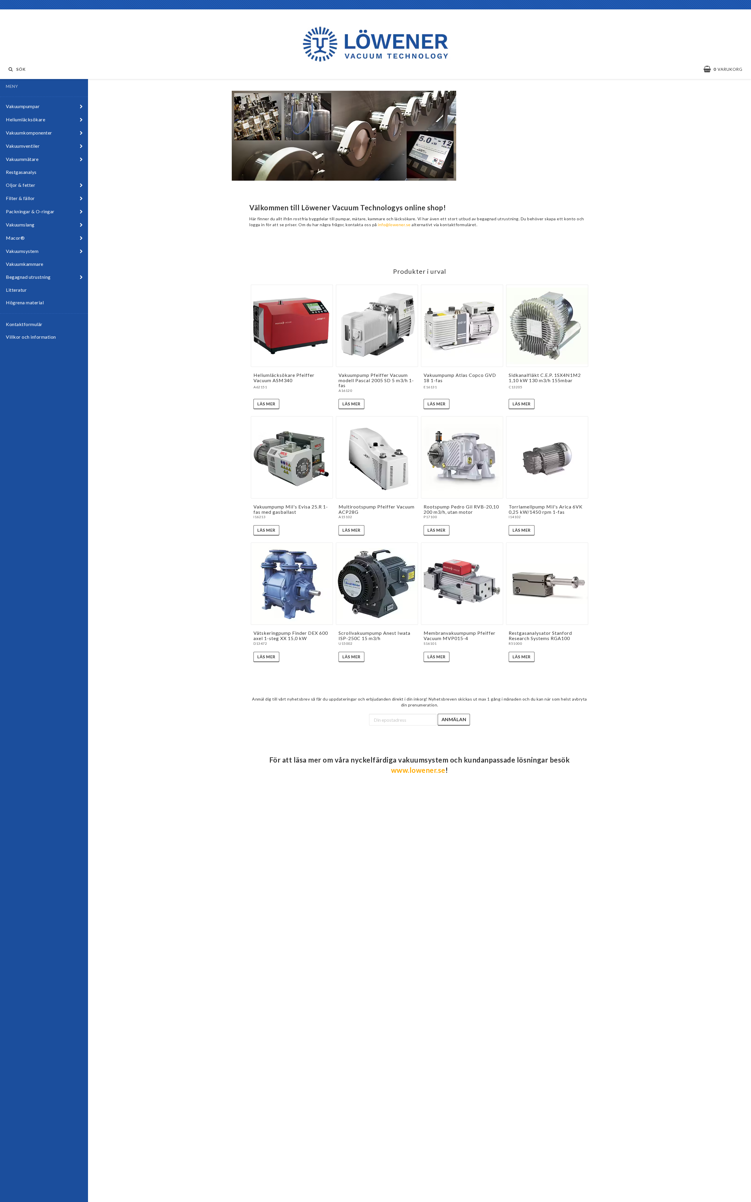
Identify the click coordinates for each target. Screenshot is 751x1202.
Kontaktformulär (24, 324)
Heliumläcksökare (25, 119)
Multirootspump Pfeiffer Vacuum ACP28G (377, 509)
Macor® (15, 238)
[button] (726, 69)
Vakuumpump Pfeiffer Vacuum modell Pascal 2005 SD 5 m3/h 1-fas (376, 380)
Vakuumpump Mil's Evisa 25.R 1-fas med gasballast (290, 509)
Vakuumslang (20, 224)
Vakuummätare (22, 159)
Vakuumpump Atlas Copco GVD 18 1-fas (460, 377)
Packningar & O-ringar (30, 211)
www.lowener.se (418, 770)
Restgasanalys (21, 172)
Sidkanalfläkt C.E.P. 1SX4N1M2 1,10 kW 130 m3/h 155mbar (545, 377)
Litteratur (16, 290)
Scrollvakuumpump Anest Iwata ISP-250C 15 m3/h (374, 635)
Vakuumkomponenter (29, 132)
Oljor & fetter (20, 185)
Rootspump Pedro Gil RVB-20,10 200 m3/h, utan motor (461, 509)
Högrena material (25, 302)
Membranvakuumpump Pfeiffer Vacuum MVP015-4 (459, 635)
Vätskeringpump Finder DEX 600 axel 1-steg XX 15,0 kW (290, 635)
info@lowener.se (394, 224)
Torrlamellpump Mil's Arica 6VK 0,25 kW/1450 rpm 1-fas (546, 509)
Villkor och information (31, 337)
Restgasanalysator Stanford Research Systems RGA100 (540, 635)
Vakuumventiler (23, 146)
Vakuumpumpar (23, 106)
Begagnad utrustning (28, 277)
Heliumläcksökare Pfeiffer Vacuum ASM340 (283, 377)
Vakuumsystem (22, 251)
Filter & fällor (20, 198)
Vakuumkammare (24, 264)
